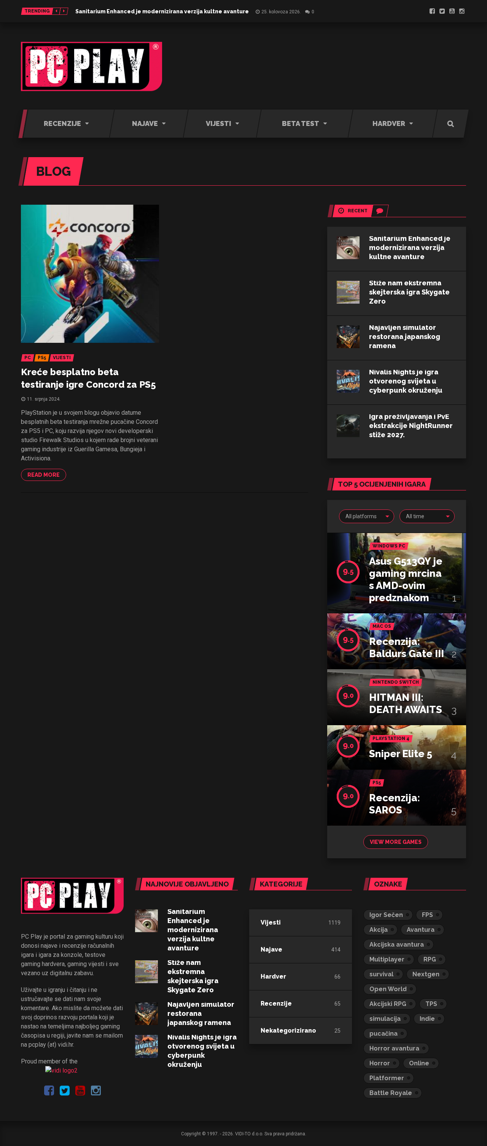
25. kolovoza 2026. (281, 11)
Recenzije (276, 1003)
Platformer (386, 1078)
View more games (396, 842)
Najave (271, 949)
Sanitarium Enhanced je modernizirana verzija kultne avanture (162, 11)
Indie (427, 1018)
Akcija (378, 929)
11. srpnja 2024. (43, 399)
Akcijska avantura (396, 944)
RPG (429, 959)
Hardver (273, 976)
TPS (431, 1004)
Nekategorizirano (288, 1030)
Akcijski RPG (387, 1004)
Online (419, 1063)
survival (381, 974)
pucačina (383, 1033)
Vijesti (271, 922)
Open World (388, 989)
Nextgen (425, 974)
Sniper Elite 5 (400, 753)
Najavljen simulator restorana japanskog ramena (404, 336)
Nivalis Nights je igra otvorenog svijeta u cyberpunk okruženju (405, 381)
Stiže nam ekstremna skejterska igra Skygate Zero (409, 292)
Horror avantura (394, 1048)
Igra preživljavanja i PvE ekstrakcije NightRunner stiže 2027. (411, 425)
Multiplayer (386, 959)
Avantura (420, 929)
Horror (379, 1063)
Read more (43, 475)
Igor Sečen (386, 914)
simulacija (385, 1018)
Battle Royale (390, 1093)
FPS (427, 914)
